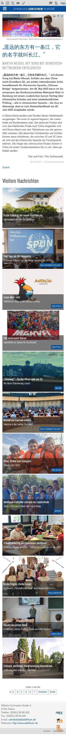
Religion (57, 470)
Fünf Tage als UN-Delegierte (17, 256)
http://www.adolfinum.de (25, 723)
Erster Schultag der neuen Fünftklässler (23, 215)
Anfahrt (46, 731)
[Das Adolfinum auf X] (12, 3)
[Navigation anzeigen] (5, 8)
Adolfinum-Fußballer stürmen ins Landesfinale (26, 502)
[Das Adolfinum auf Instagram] (7, 3)
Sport (58, 511)
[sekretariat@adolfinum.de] (18, 2)
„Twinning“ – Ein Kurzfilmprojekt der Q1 (23, 379)
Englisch (56, 634)
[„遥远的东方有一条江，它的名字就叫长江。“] (33, 36)
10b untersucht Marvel (14, 338)
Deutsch (57, 306)
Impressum (58, 731)
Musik (58, 388)
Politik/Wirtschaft (51, 265)
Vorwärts (42, 692)
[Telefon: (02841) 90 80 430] (23, 2)
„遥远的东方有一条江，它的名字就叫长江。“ (31, 50)
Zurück (6, 167)
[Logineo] (56, 2)
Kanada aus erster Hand (15, 625)
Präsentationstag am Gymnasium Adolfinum (25, 543)
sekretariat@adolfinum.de (22, 719)
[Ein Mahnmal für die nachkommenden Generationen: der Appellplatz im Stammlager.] (33, 658)
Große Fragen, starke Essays (17, 584)
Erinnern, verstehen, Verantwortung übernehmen (27, 666)
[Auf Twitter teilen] (62, 16)
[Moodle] (50, 2)
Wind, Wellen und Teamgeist (17, 461)
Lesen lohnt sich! (11, 297)
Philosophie (55, 593)
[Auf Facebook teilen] (58, 16)
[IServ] (63, 3)
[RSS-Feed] (2, 2)
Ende (52, 692)
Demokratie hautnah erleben (17, 420)
